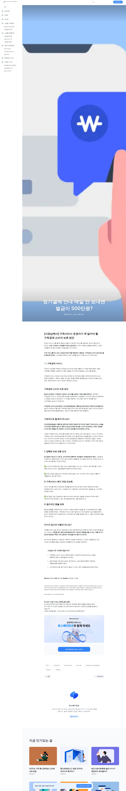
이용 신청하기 (118, 2)
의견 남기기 (100, 676)
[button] (74, 649)
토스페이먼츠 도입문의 (84, 786)
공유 (48, 676)
